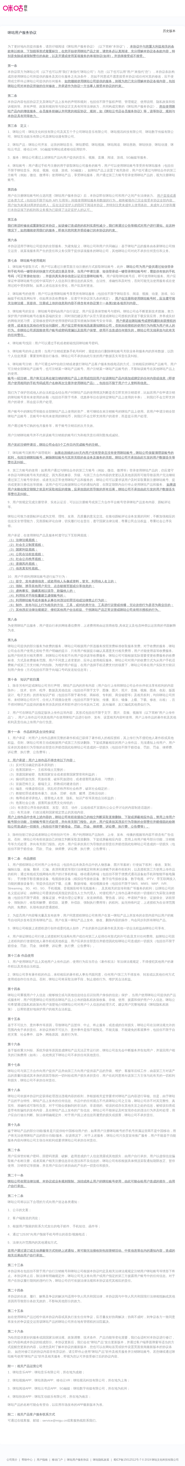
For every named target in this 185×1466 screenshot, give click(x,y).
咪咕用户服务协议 (78, 1459)
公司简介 (12, 1459)
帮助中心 (27, 1459)
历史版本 (169, 31)
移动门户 (57, 1459)
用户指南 (42, 1459)
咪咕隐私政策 (101, 1459)
